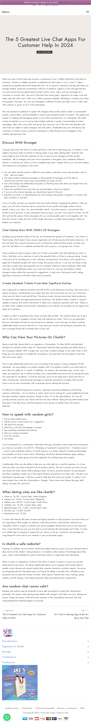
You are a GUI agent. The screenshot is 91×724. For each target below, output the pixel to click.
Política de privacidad (44, 708)
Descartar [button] (63, 2)
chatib (57, 322)
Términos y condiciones (67, 708)
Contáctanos (27, 708)
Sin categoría (44, 52)
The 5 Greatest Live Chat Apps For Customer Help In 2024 (45, 42)
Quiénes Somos (12, 708)
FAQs (82, 708)
